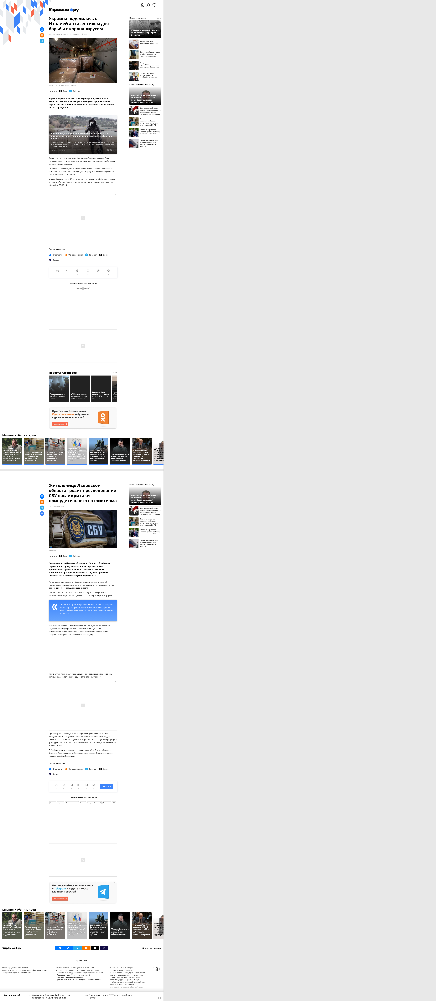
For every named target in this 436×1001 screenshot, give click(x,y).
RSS (85, 961)
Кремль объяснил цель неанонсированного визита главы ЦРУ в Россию (149, 143)
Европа (82, 803)
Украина (79, 289)
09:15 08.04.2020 (54, 34)
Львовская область (72, 803)
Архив (79, 961)
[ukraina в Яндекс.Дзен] (95, 948)
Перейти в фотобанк (70, 85)
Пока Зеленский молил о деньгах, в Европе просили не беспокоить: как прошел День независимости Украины (81, 753)
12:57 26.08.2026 (54, 506)
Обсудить (106, 786)
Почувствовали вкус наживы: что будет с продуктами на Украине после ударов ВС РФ (149, 122)
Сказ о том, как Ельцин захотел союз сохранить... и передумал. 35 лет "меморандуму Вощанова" (150, 111)
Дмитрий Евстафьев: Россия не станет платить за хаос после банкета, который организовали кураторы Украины (144, 98)
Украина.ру (106, 803)
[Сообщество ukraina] (68, 948)
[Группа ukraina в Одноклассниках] (86, 948)
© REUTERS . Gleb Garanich (56, 85)
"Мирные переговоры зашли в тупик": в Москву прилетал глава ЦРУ (150, 132)
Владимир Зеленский (94, 803)
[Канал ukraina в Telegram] (77, 948)
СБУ (114, 803)
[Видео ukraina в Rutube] (104, 948)
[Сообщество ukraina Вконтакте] (59, 948)
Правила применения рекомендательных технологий (78, 980)
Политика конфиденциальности (69, 977)
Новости (53, 803)
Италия (86, 289)
